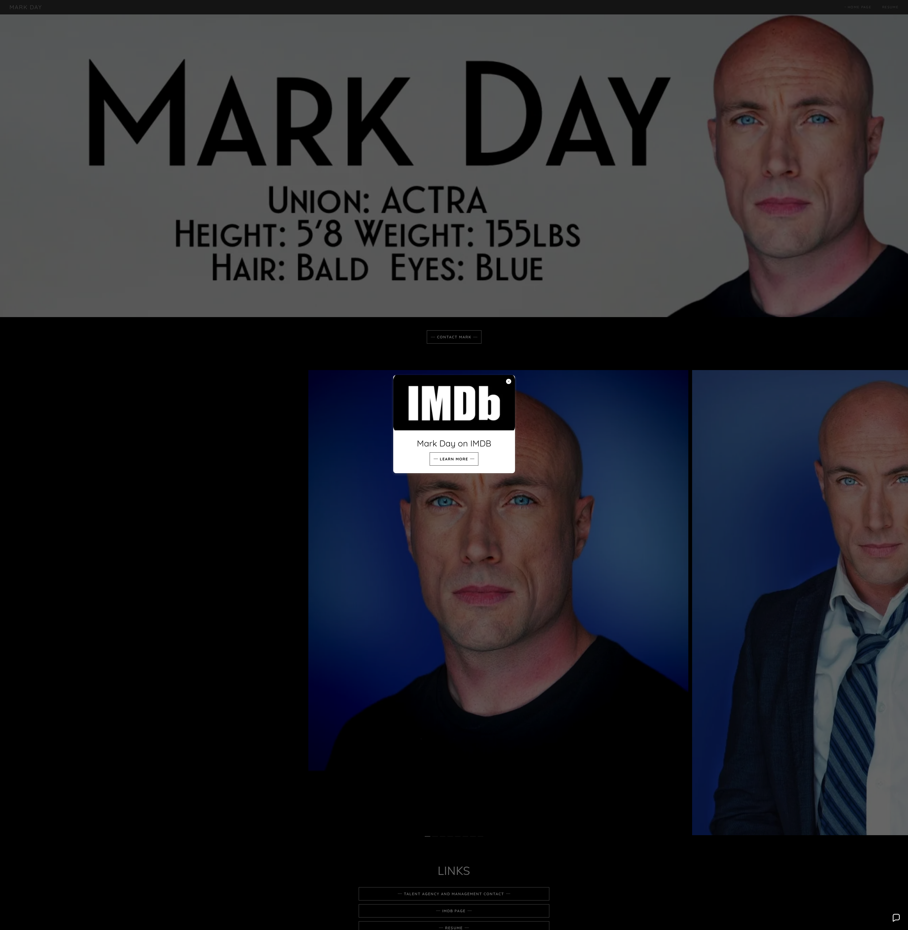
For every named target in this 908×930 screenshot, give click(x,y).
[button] (896, 918)
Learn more (454, 459)
